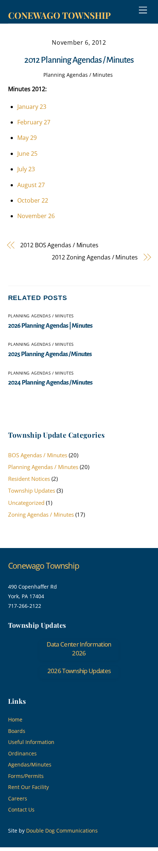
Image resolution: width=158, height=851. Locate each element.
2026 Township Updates (79, 670)
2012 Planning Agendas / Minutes (79, 60)
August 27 (31, 185)
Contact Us (21, 809)
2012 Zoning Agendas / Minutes (95, 257)
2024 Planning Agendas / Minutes (50, 382)
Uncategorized (26, 502)
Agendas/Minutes (29, 764)
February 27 (33, 122)
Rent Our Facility (28, 786)
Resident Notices (29, 478)
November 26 (36, 216)
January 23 (31, 107)
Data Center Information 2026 (79, 648)
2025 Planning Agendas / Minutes (50, 354)
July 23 (26, 169)
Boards (16, 730)
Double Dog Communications (62, 830)
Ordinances (22, 753)
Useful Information (31, 741)
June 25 (27, 153)
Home (15, 719)
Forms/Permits (26, 775)
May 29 (27, 138)
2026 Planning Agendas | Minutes (50, 325)
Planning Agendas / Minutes (78, 74)
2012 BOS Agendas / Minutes (59, 245)
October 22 (32, 200)
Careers (17, 798)
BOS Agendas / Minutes (37, 455)
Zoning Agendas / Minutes (41, 514)
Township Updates (31, 490)
